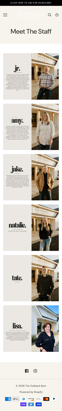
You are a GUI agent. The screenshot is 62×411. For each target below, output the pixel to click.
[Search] (49, 14)
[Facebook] (26, 370)
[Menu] (5, 14)
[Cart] (56, 14)
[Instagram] (35, 370)
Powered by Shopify (31, 392)
